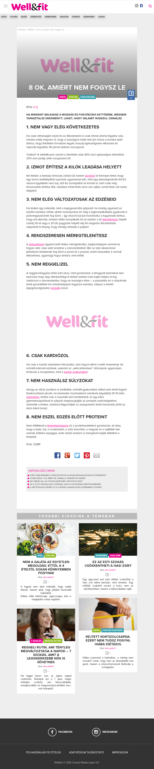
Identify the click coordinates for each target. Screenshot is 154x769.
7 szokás (36, 641)
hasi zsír (115, 555)
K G (35, 107)
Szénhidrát (89, 17)
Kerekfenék (50, 17)
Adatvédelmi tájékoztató (86, 752)
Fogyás (13, 17)
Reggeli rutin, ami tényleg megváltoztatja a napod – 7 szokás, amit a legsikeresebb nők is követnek (46, 654)
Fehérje (76, 17)
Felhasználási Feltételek (43, 752)
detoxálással (36, 244)
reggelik (55, 288)
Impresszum (120, 752)
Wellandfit (48, 577)
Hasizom (64, 17)
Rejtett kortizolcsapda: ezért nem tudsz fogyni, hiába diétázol (108, 640)
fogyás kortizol (113, 630)
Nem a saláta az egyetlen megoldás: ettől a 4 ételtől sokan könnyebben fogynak (46, 567)
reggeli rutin (53, 641)
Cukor (101, 17)
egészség (101, 555)
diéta (63, 97)
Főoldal (22, 29)
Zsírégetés (35, 17)
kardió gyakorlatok (75, 372)
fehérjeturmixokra (58, 425)
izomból (90, 175)
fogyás (73, 97)
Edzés (24, 17)
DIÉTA (4, 17)
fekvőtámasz (110, 219)
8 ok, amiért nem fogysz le (50, 29)
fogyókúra (88, 97)
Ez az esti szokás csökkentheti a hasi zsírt (108, 564)
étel (40, 555)
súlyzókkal (32, 397)
